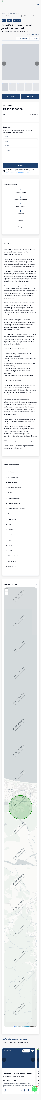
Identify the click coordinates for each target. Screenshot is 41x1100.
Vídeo (31, 96)
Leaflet (17, 1026)
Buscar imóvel (12, 13)
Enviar (20, 165)
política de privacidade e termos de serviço (18, 172)
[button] (4, 64)
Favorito (35, 38)
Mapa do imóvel (11, 584)
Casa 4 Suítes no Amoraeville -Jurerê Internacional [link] (18, 16)
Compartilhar (23, 38)
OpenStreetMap (25, 1026)
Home (4, 13)
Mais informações (11, 464)
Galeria (12, 96)
